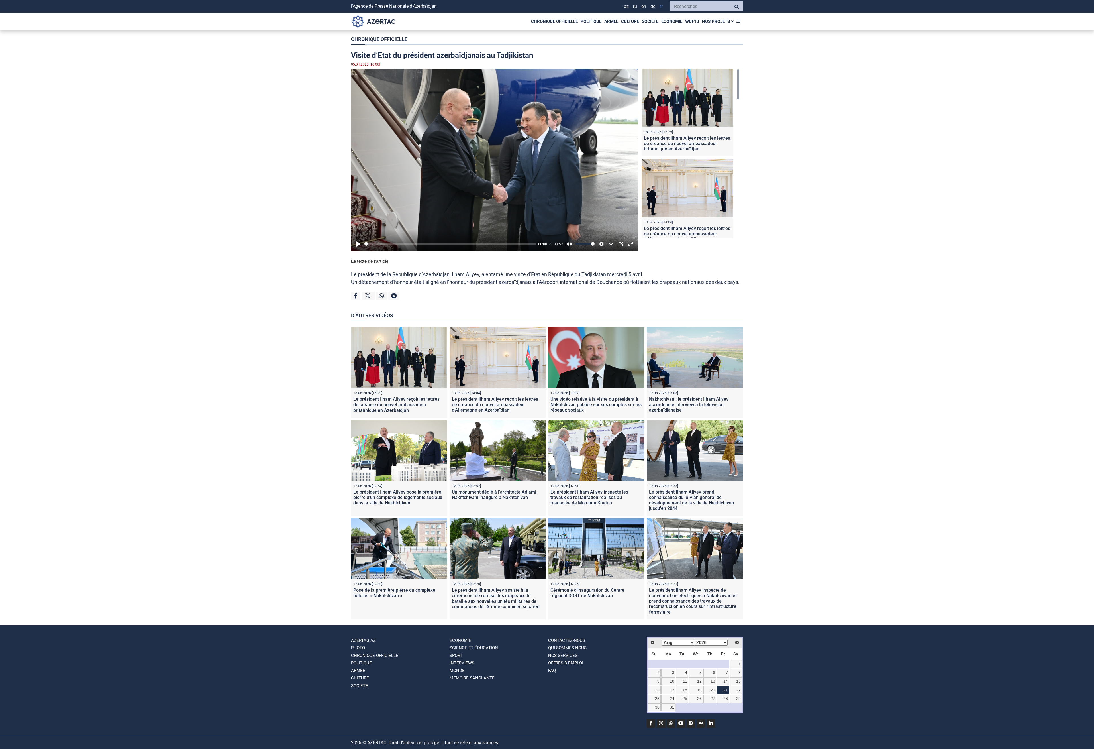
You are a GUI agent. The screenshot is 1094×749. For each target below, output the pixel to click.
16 (657, 690)
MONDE (457, 670)
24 (672, 698)
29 (738, 698)
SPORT (456, 655)
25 (685, 698)
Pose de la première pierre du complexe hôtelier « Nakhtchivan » (394, 592)
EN (643, 6)
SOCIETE (650, 21)
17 (672, 690)
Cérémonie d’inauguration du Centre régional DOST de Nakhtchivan (587, 592)
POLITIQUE (591, 21)
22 (738, 690)
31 (672, 707)
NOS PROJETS (716, 21)
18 (685, 690)
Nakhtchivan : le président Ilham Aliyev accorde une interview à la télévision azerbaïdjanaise (688, 404)
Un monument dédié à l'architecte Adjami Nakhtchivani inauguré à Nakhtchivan (494, 494)
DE (652, 6)
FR (661, 6)
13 (713, 681)
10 (672, 681)
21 (725, 690)
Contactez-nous (566, 640)
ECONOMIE (671, 21)
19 (699, 690)
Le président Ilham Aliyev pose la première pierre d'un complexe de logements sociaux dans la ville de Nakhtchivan (397, 497)
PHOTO (358, 647)
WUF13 (692, 21)
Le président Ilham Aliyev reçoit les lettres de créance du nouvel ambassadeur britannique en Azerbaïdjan (687, 143)
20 (713, 690)
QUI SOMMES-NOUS (567, 647)
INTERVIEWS (462, 662)
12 (699, 681)
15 (738, 681)
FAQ (552, 670)
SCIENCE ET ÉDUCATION (474, 647)
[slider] (450, 244)
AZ (626, 6)
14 (725, 681)
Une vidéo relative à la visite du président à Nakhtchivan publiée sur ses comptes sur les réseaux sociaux (596, 404)
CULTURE (630, 21)
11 (685, 681)
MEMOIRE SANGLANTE (472, 678)
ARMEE (611, 21)
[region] (691, 153)
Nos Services (562, 655)
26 (699, 698)
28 (725, 698)
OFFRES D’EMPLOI (565, 662)
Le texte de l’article (369, 261)
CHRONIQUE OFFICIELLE (554, 21)
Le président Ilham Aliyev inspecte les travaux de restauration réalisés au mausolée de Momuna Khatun (589, 497)
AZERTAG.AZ (363, 640)
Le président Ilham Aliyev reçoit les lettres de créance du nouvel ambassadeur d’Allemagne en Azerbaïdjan (687, 234)
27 (713, 698)
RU (635, 6)
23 (657, 698)
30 (657, 707)
